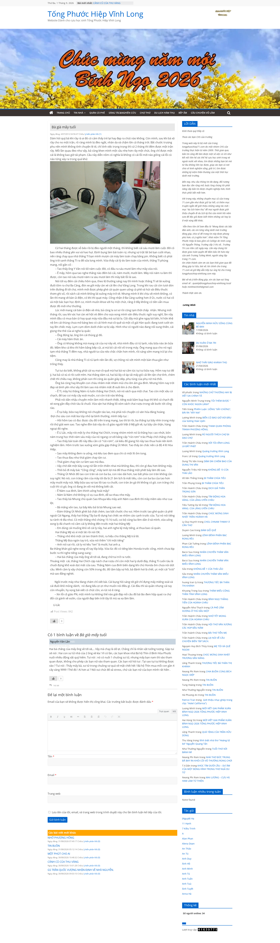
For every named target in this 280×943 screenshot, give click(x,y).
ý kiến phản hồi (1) (93, 134)
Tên (51, 756)
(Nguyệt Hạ (188, 818)
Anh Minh (187, 868)
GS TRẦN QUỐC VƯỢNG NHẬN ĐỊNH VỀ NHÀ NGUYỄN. (81, 870)
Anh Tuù (186, 883)
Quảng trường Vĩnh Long (215, 451)
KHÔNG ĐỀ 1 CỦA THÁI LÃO (208, 568)
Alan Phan (187, 838)
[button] (52, 717)
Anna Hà (186, 893)
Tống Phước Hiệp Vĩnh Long (95, 14)
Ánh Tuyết (187, 888)
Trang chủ (63, 112)
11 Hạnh (186, 823)
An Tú (185, 853)
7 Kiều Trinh (188, 828)
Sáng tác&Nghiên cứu (122, 112)
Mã (174, 711)
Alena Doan (188, 843)
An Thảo (186, 848)
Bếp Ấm (183, 112)
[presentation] (52, 717)
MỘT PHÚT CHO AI (59, 853)
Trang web (54, 793)
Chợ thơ (145, 112)
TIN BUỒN (54, 846)
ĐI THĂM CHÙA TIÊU (215, 478)
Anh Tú (186, 873)
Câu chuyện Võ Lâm (203, 112)
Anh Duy (186, 858)
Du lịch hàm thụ (164, 112)
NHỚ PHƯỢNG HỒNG (61, 837)
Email (52, 775)
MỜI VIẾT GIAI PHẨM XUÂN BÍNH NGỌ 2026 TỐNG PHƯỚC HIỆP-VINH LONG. (206, 712)
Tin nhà (78, 112)
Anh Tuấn (187, 878)
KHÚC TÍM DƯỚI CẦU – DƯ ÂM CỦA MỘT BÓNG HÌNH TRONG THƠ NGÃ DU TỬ (206, 769)
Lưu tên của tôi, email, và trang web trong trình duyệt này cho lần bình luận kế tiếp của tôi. (107, 812)
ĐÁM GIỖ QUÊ (208, 530)
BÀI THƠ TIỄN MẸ (217, 632)
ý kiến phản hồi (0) (92, 841)
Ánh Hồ (186, 863)
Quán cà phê (97, 112)
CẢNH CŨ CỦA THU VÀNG (106, 3)
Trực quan (164, 711)
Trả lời (56, 685)
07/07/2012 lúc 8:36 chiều (59, 646)
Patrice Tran (188, 699)
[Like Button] (54, 621)
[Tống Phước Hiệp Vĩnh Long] (51, 112)
